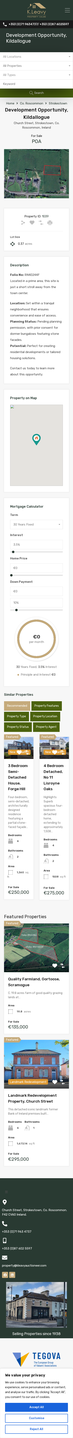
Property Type (16, 716)
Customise (36, 1418)
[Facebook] (5, 1275)
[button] (41, 445)
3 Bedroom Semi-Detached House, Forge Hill (18, 777)
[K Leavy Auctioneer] (36, 15)
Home (10, 103)
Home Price (18, 558)
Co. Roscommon (31, 103)
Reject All (36, 1429)
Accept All (36, 1407)
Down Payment (21, 582)
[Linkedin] (12, 1275)
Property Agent (46, 727)
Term (14, 515)
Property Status (18, 727)
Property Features (46, 706)
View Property (37, 962)
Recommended (17, 706)
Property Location (45, 716)
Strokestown (58, 103)
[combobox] (36, 56)
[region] (36, 1403)
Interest (16, 535)
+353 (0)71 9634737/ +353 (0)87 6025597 (39, 24)
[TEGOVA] (36, 1365)
